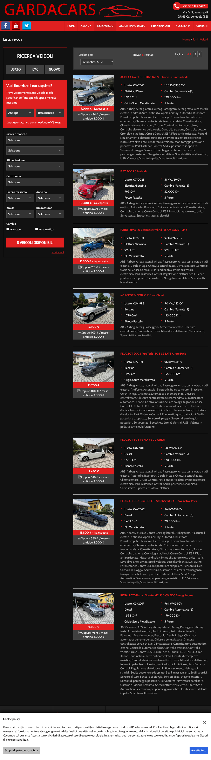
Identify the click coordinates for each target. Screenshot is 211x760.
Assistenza (183, 26)
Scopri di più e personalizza (21, 750)
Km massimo (44, 208)
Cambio (11, 224)
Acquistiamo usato (132, 26)
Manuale (15, 229)
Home (71, 26)
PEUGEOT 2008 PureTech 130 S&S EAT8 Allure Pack (153, 353)
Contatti (202, 26)
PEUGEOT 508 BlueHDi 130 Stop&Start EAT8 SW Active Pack (158, 501)
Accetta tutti (198, 750)
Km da (10, 208)
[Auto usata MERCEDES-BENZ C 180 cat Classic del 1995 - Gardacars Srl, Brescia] (93, 308)
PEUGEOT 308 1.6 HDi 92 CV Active (142, 440)
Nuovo (54, 69)
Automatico (46, 229)
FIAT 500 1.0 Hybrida (133, 171)
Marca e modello (16, 134)
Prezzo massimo (16, 192)
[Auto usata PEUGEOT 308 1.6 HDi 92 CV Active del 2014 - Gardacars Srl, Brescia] (93, 453)
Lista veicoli (105, 26)
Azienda (86, 26)
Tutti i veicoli (200, 39)
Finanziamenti (160, 26)
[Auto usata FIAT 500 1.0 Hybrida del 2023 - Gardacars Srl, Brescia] (93, 184)
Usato (16, 69)
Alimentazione (15, 160)
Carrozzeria (13, 176)
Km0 (35, 69)
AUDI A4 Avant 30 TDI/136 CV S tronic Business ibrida (154, 77)
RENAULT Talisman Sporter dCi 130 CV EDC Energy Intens (156, 595)
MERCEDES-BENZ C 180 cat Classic (142, 295)
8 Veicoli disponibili (35, 242)
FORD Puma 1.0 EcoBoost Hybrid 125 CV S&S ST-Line (153, 230)
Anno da (41, 192)
